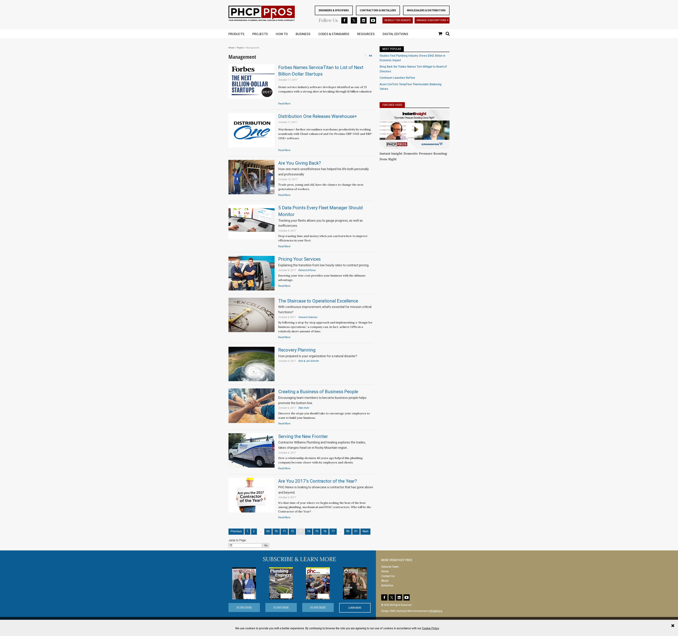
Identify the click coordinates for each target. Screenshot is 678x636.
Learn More (354, 607)
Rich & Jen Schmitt (308, 360)
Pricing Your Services (299, 259)
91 (356, 531)
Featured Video (392, 105)
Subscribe (244, 607)
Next (365, 531)
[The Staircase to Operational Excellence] (251, 314)
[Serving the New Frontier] (251, 450)
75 (316, 531)
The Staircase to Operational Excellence (318, 301)
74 (308, 531)
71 (284, 531)
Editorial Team (390, 566)
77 (333, 531)
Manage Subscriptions (431, 20)
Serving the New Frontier (303, 436)
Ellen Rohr (303, 407)
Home (231, 47)
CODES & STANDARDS (333, 34)
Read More (284, 103)
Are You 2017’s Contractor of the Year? (317, 481)
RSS (370, 55)
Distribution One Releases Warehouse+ (317, 116)
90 (347, 531)
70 (276, 531)
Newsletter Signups (398, 20)
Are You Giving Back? (299, 163)
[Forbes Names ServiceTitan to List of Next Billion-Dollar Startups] (251, 81)
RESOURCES (366, 34)
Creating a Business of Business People (318, 391)
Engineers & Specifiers (334, 10)
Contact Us (388, 576)
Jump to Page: (237, 540)
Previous (236, 531)
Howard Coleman (307, 317)
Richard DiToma (307, 270)
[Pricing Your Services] (251, 273)
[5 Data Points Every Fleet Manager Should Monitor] (251, 221)
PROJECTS (260, 34)
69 (268, 531)
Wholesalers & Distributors (426, 10)
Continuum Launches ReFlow (397, 77)
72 (292, 531)
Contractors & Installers (378, 10)
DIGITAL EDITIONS (395, 34)
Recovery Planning (297, 350)
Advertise (387, 585)
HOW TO (282, 34)
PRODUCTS (236, 34)
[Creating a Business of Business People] (251, 405)
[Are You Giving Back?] (251, 177)
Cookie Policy (430, 628)
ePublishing (435, 611)
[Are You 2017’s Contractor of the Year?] (251, 495)
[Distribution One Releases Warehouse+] (251, 130)
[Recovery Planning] (251, 363)
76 (324, 531)
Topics (240, 47)
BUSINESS (303, 34)
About (384, 580)
